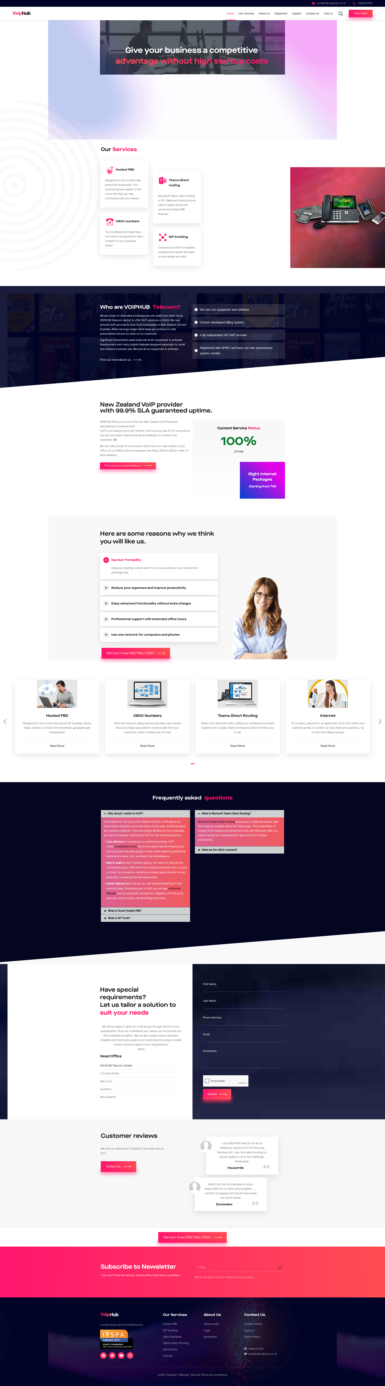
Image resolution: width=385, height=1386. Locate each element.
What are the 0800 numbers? (219, 849)
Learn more (192, 94)
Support (249, 1330)
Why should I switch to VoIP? (125, 813)
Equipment (210, 1336)
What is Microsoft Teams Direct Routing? (226, 813)
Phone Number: (212, 1017)
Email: (206, 1034)
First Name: (210, 984)
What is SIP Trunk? (119, 918)
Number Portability (126, 560)
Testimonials (211, 1324)
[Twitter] (112, 1355)
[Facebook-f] (103, 1355)
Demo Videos (252, 1336)
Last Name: (209, 1000)
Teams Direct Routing (176, 1343)
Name (141, 1049)
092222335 (255, 1348)
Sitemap (184, 1375)
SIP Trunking (170, 1330)
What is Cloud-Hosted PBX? (124, 910)
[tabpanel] (57, 716)
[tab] (159, 560)
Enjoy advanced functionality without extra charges (151, 603)
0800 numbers (127, 221)
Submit (212, 1094)
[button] (361, 13)
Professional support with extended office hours (148, 619)
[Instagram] (130, 1355)
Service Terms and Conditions (209, 1375)
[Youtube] (121, 1355)
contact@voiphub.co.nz (262, 1354)
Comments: (210, 1051)
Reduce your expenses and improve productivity (148, 588)
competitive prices (125, 846)
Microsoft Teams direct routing (216, 821)
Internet (167, 1355)
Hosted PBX (125, 170)
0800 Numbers (172, 1336)
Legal (207, 1330)
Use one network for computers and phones (145, 635)
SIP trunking (178, 237)
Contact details (253, 1324)
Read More (57, 745)
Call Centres (170, 1349)
